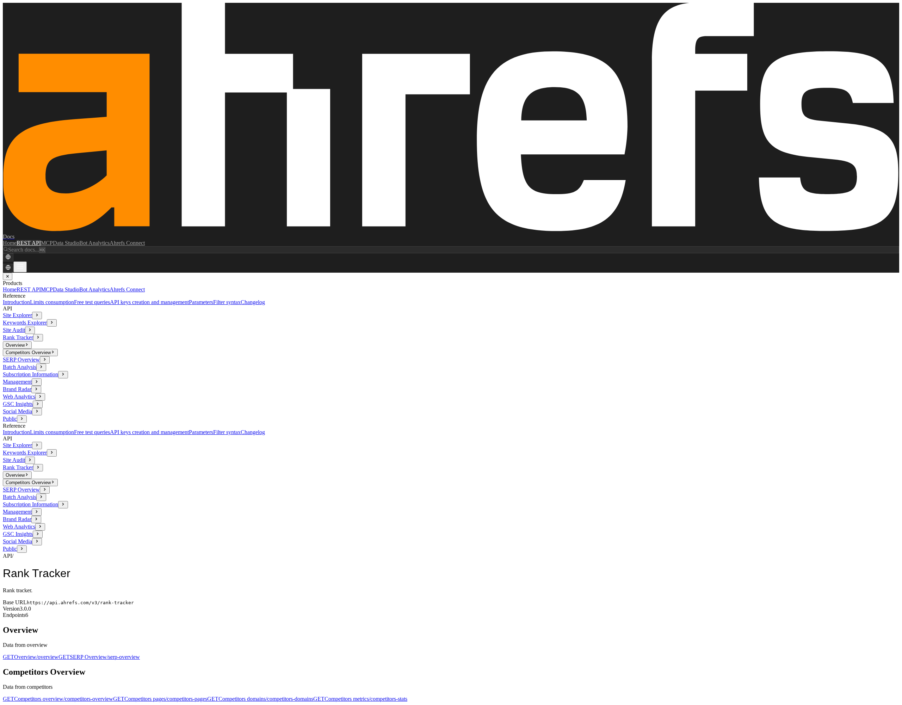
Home (10, 243)
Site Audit (14, 330)
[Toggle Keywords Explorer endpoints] (52, 323)
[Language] (8, 257)
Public (10, 419)
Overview (15, 345)
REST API (29, 243)
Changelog (253, 302)
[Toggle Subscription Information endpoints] (63, 374)
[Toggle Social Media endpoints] (37, 411)
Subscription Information (30, 374)
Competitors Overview (28, 352)
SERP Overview (21, 360)
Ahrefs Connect (127, 243)
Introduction (16, 302)
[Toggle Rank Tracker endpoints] (38, 337)
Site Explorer (17, 315)
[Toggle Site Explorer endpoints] (37, 315)
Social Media (17, 411)
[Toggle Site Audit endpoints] (30, 330)
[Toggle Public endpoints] (22, 419)
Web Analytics (19, 397)
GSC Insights (18, 404)
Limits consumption (52, 302)
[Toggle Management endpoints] (37, 382)
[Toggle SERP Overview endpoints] (45, 360)
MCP (47, 243)
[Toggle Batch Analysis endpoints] (41, 367)
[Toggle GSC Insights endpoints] (38, 404)
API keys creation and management (149, 302)
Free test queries (92, 302)
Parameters (201, 302)
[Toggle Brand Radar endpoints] (36, 389)
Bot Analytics (94, 243)
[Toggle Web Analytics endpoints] (40, 397)
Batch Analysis (19, 367)
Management (17, 382)
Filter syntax (227, 302)
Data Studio (66, 243)
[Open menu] (20, 266)
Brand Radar (17, 389)
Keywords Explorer (25, 323)
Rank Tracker (18, 337)
